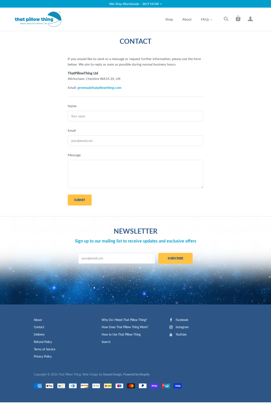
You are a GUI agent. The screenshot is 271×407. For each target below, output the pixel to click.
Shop (169, 19)
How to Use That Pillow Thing (121, 334)
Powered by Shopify (136, 374)
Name (72, 106)
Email (72, 130)
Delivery (39, 334)
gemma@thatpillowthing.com (99, 87)
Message (74, 155)
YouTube (181, 334)
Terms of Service (44, 349)
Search (106, 342)
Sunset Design (112, 374)
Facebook (182, 320)
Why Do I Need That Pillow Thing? (124, 320)
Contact (39, 327)
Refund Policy (43, 342)
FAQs (205, 19)
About (187, 19)
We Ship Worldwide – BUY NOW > (135, 4)
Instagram (182, 327)
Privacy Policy (43, 356)
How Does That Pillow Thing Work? (125, 327)
